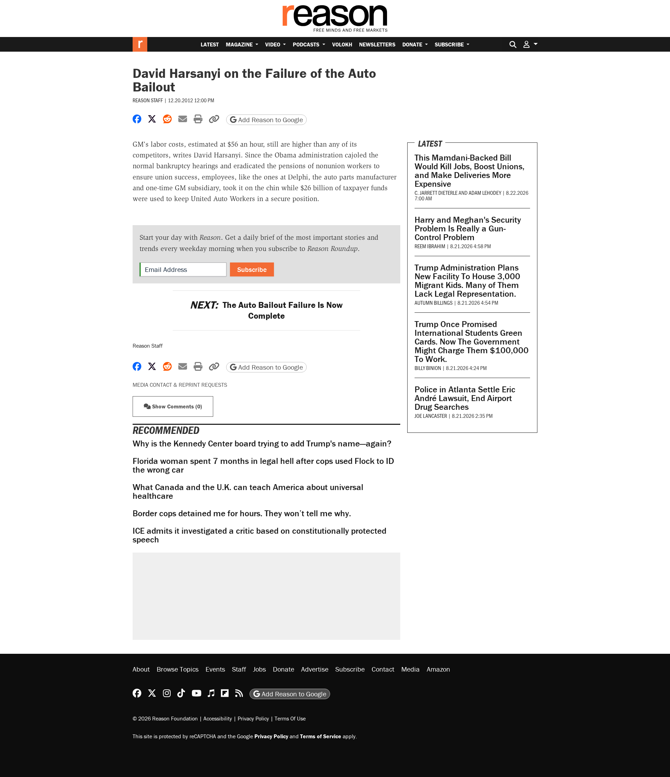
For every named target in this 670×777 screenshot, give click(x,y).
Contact (383, 669)
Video (273, 44)
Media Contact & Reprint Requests (180, 384)
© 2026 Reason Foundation (165, 718)
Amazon (438, 669)
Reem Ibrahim (430, 246)
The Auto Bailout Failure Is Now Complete (266, 310)
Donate (413, 44)
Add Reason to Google (270, 119)
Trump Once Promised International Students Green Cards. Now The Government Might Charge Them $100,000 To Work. (472, 341)
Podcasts (307, 44)
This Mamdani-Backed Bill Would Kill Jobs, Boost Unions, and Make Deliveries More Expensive (469, 170)
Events (215, 669)
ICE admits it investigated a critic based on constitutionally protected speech (259, 535)
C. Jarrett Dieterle (436, 192)
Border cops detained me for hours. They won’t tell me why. (242, 513)
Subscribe (450, 44)
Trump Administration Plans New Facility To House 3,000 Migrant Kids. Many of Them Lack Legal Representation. (467, 280)
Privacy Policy (253, 718)
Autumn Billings (434, 302)
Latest (210, 44)
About (141, 669)
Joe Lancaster (431, 415)
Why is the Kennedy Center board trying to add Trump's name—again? (262, 443)
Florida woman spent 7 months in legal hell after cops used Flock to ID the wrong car (263, 465)
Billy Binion (428, 367)
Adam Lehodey (485, 192)
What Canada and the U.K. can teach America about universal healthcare (248, 491)
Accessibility (217, 718)
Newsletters (377, 44)
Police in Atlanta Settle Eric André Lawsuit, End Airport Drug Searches (465, 398)
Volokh (342, 44)
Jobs (259, 669)
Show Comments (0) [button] (176, 406)
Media (410, 669)
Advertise (314, 669)
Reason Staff (148, 100)
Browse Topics (178, 669)
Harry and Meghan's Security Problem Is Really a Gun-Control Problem (468, 228)
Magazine (240, 44)
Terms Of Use (290, 718)
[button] (530, 44)
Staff (239, 669)
